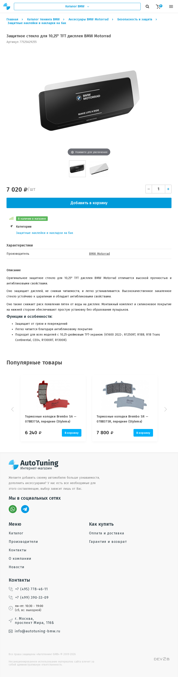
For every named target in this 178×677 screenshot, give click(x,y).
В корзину (72, 432)
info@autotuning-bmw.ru (37, 631)
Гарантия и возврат (108, 542)
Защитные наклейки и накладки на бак (44, 233)
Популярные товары (34, 362)
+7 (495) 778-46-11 (31, 589)
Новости (16, 567)
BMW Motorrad (99, 254)
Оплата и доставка (106, 533)
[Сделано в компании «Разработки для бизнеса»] (161, 659)
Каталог (16, 533)
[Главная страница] (7, 6)
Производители (23, 542)
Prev (13, 409)
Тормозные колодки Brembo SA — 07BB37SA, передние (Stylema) (50, 419)
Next (165, 409)
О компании (20, 558)
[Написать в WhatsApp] (13, 509)
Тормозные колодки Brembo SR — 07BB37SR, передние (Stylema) (122, 419)
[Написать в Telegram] (25, 509)
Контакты (17, 550)
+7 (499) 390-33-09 (32, 597)
